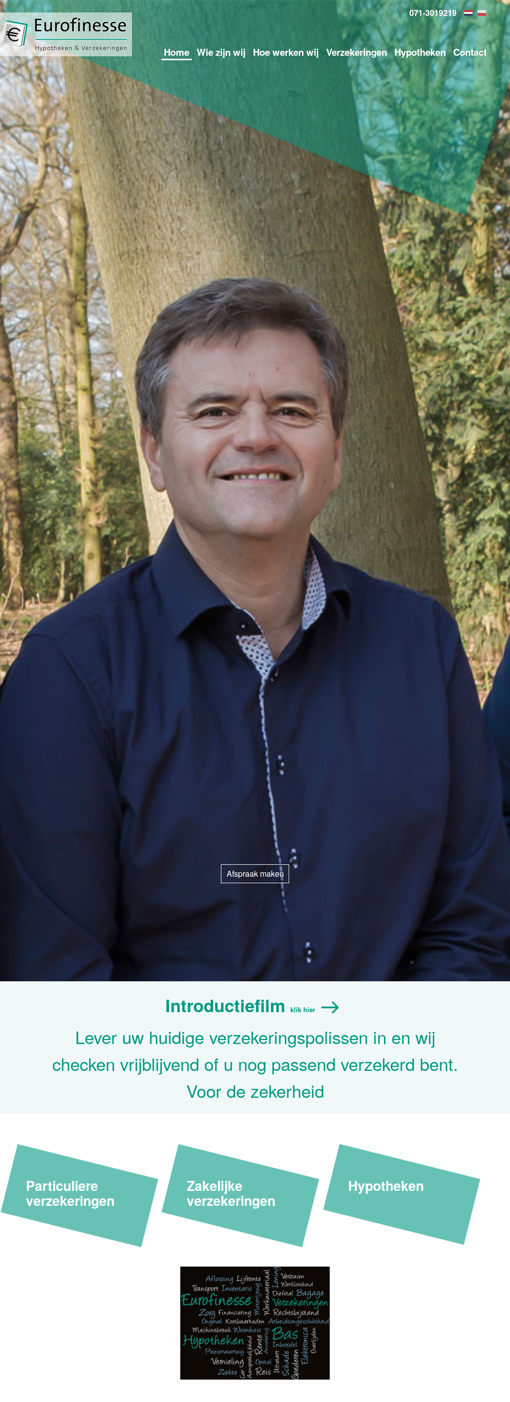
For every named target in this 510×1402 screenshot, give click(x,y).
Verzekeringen (356, 52)
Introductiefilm (240, 1005)
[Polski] (483, 12)
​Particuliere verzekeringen (70, 1192)
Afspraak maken (255, 873)
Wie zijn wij (221, 52)
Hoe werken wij (286, 52)
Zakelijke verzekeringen (231, 1192)
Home (176, 52)
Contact (470, 52)
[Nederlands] (470, 12)
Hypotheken (420, 52)
